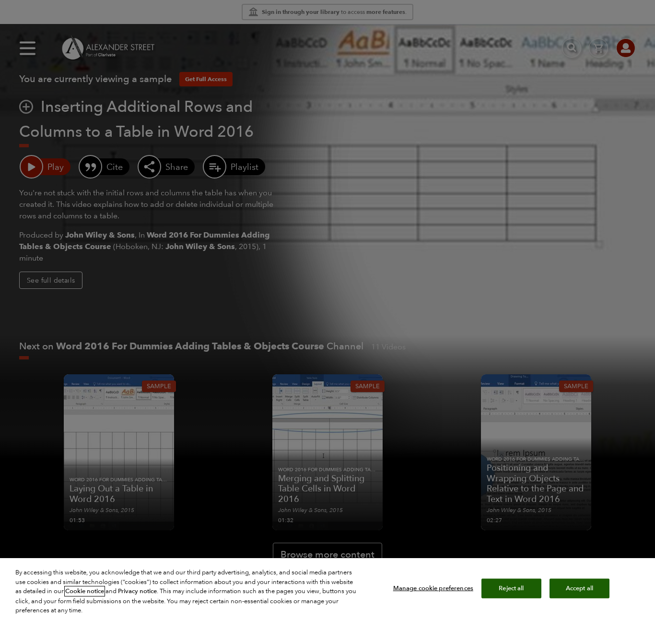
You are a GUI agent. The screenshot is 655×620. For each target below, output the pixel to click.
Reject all (511, 588)
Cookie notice (84, 591)
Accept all (579, 588)
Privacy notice (137, 591)
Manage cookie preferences (433, 588)
